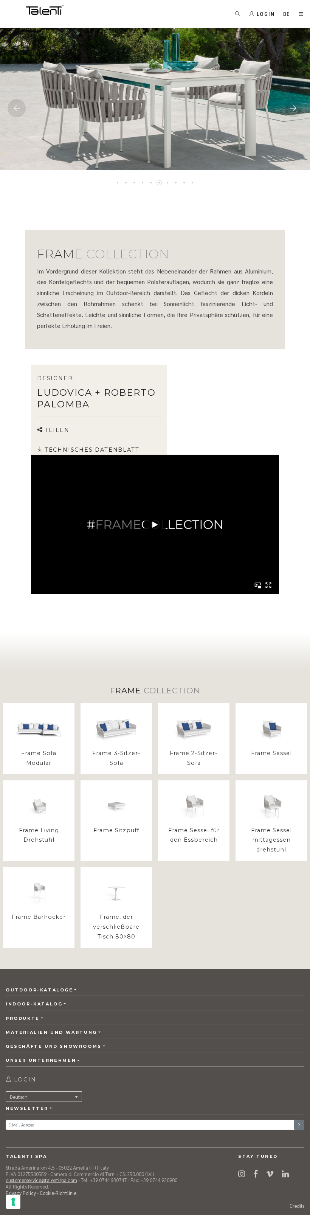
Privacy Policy (21, 1193)
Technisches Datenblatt (92, 449)
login (24, 1079)
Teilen (57, 430)
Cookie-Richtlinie (58, 1193)
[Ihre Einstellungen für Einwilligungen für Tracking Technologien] (13, 1202)
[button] (287, 14)
